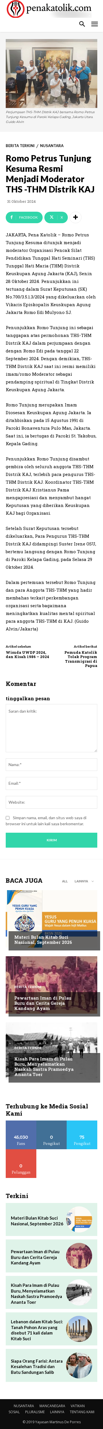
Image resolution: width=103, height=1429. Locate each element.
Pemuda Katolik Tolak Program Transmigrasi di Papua (80, 659)
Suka (21, 1123)
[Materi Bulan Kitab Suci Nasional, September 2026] (51, 919)
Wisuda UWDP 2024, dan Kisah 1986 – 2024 (27, 654)
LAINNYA (57, 1411)
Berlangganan (21, 1151)
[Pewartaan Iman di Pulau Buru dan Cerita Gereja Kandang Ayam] (51, 985)
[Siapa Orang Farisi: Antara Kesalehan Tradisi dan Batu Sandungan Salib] (79, 1365)
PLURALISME (35, 1411)
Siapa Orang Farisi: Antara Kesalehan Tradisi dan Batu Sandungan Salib (37, 1366)
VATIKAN (78, 1405)
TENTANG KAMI (82, 1411)
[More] (76, 217)
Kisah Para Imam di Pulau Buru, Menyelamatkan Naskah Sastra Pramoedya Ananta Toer (44, 1066)
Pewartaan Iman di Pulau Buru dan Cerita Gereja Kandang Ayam (43, 1003)
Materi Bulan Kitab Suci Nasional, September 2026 (43, 939)
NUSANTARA (52, 146)
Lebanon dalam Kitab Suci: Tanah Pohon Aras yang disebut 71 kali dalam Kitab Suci (37, 1330)
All (65, 881)
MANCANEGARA (52, 1405)
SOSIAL (14, 1411)
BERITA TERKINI (20, 146)
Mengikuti (51, 1123)
